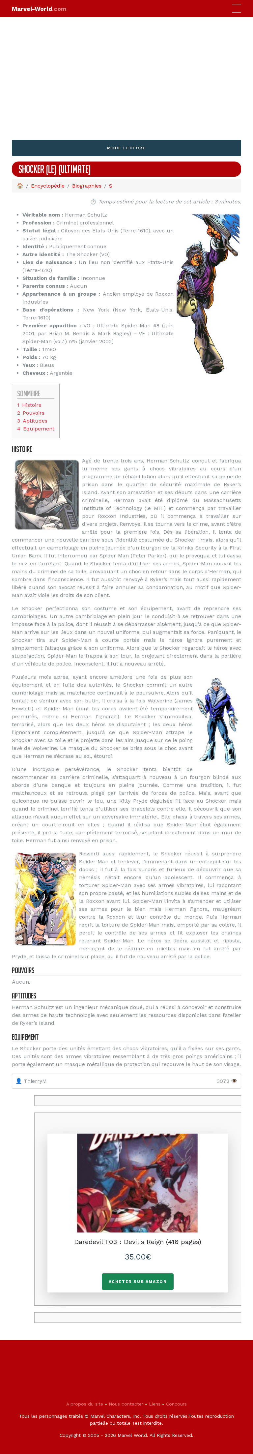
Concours (176, 1404)
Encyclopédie (48, 186)
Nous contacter (126, 1404)
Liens (154, 1404)
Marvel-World (39, 8)
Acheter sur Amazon (138, 1281)
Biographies (86, 186)
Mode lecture (126, 148)
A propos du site (84, 1404)
